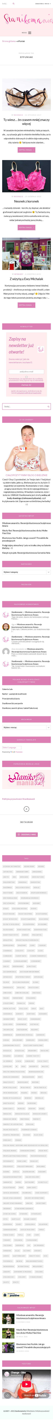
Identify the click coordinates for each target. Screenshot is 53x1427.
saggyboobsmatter (12, 1177)
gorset (19, 1014)
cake (32, 945)
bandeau (23, 882)
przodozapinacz (38, 1156)
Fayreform (17, 998)
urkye (6, 1256)
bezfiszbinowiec (39, 893)
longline (29, 1061)
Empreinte (8, 987)
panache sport (40, 1114)
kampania (8, 1035)
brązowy (22, 945)
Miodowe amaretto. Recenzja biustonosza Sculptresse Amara (31, 1316)
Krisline (44, 1050)
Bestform (8, 893)
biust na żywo (25, 914)
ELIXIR (6, 982)
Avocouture (38, 877)
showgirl (27, 1193)
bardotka (35, 882)
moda (34, 1093)
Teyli (20, 1235)
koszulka (19, 1050)
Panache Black (22, 1114)
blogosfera (29, 924)
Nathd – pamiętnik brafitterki (14, 694)
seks (21, 1187)
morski (28, 1098)
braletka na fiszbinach (27, 940)
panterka (25, 1119)
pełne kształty (11, 1129)
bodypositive (40, 929)
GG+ (41, 1008)
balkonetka (9, 882)
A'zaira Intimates (12, 866)
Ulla (17, 1250)
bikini (33, 908)
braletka (8, 940)
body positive (23, 929)
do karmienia (10, 971)
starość (23, 1214)
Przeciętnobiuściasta (11, 698)
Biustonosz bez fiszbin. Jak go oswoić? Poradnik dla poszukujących (33, 1345)
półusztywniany (25, 1166)
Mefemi (35, 1082)
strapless (36, 1214)
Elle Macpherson (21, 982)
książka (7, 1056)
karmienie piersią (24, 1035)
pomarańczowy (28, 1150)
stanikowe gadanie (24, 1208)
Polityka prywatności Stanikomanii (18, 799)
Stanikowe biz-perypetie (12, 703)
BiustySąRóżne (28, 919)
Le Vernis (8, 1061)
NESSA (21, 1103)
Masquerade (28, 1077)
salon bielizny (32, 1177)
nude (41, 1108)
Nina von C (9, 1108)
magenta (33, 1066)
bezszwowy (24, 903)
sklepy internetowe (34, 1198)
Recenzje (18, 115)
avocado (24, 877)
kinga (6, 1040)
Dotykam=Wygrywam (29, 971)
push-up (34, 1161)
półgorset (8, 1166)
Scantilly (42, 1182)
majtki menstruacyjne (14, 1071)
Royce (16, 1171)
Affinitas (8, 871)
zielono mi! (9, 1277)
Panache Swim (10, 1119)
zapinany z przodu (22, 1271)
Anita (6, 877)
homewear (21, 1024)
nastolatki (9, 1103)
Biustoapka (41, 914)
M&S (23, 1066)
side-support (42, 1193)
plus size (38, 1135)
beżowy (36, 903)
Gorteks (31, 1014)
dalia (6, 966)
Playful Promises (11, 1135)
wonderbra (9, 1266)
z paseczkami (36, 1277)
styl (6, 1219)
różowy (42, 1171)
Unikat (38, 1250)
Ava (14, 877)
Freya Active (9, 1008)
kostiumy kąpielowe (33, 1045)
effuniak (38, 977)
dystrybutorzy (23, 977)
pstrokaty (8, 1161)
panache (7, 1114)
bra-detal (37, 935)
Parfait (36, 1119)
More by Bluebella (12, 1098)
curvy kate (21, 956)
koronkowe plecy (12, 1045)
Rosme (6, 1171)
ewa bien (7, 993)
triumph (18, 1240)
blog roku (8, 929)
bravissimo (9, 945)
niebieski (32, 1103)
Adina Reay (29, 866)
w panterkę (23, 1266)
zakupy (7, 1271)
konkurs (30, 1040)
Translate (19, 752)
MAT (40, 1077)
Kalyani (34, 1029)
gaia (34, 1008)
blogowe (42, 924)
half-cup (22, 1019)
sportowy (41, 1203)
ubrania (19, 1245)
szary (18, 1224)
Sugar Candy (30, 1219)
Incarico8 (8, 1029)
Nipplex (21, 1108)
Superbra (8, 1224)
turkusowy (31, 1240)
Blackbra (43, 919)
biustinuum (9, 914)
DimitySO (31, 966)
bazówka (8, 887)
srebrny (7, 1208)
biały (6, 908)
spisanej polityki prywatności (29, 393)
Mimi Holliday (10, 1087)
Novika (32, 1108)
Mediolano (23, 1082)
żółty (16, 1282)
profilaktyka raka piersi (15, 1156)
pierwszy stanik (29, 1129)
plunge (27, 1135)
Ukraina (7, 1250)
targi (41, 1229)
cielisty (19, 950)
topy (37, 1235)
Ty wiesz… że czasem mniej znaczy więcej (26, 122)
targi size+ (9, 1235)
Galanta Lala (7, 689)
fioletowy (8, 1003)
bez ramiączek (10, 898)
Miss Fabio (25, 1087)
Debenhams (18, 966)
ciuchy (31, 950)
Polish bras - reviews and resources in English (26, 1145)
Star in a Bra (10, 1214)
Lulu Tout (43, 1061)
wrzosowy (37, 1266)
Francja (21, 1003)
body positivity (11, 935)
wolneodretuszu (34, 1261)
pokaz (18, 1140)
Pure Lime (21, 1161)
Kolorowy (17, 1040)
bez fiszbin (22, 893)
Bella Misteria (23, 887)
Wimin (19, 1261)
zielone (39, 1271)
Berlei (37, 887)
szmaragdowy (10, 1229)
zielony (22, 1277)
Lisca (18, 1061)
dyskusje (8, 977)
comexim (8, 956)
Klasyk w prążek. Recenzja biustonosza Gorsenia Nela (26, 553)
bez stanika (9, 903)
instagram (22, 1029)
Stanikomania (17, 612)
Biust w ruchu (10, 919)
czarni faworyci (38, 956)
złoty (6, 1282)
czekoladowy (20, 961)
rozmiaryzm (28, 1171)
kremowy (32, 1050)
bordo (25, 935)
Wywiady (18, 274)
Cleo (40, 950)
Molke (43, 1093)
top (28, 1235)
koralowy (43, 1040)
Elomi (35, 982)
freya (31, 1003)
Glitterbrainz (30, 1411)
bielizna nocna (20, 908)
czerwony (35, 961)
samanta (8, 1182)
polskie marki (10, 1150)
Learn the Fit (33, 1056)
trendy (7, 1240)
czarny (7, 961)
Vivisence (8, 1261)
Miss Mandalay (10, 1093)
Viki (45, 1256)
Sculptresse (9, 1187)
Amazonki (37, 871)
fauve (6, 998)
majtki (45, 1066)
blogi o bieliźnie (11, 924)
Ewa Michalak (22, 993)
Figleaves (31, 998)
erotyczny (34, 987)
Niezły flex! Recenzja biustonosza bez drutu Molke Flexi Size (32, 1331)
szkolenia (30, 1224)
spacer (29, 1203)
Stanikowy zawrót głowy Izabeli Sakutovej (20, 708)
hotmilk (34, 1024)
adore (41, 866)
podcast (7, 1140)
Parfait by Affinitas (13, 1124)
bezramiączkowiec (30, 898)
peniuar (30, 1124)
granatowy (9, 1019)
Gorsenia (8, 1014)
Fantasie (36, 993)
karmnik (40, 1035)
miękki (24, 1093)
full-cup (23, 1008)
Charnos (8, 950)
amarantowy (22, 871)
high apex (8, 1024)
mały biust (9, 1082)
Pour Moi (43, 1150)
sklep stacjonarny (12, 1198)
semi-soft (31, 1187)
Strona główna (8, 41)
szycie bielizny (28, 1229)
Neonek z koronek (26, 201)
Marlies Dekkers (11, 1077)
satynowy (29, 1182)
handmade (35, 1019)
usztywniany (19, 1256)
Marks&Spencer (36, 1071)
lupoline (8, 1066)
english (20, 987)
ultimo (27, 1250)
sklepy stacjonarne (13, 1203)
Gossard (43, 1014)
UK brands (39, 1245)
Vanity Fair (34, 1256)
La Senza (19, 1056)
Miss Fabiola (40, 1087)
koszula (7, 1050)
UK (29, 1245)
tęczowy (8, 1245)
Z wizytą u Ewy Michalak (26, 279)
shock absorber (11, 1193)
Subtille (16, 1219)
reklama (41, 1166)
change (42, 945)
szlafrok (43, 1224)
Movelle (39, 1098)
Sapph (18, 1182)
